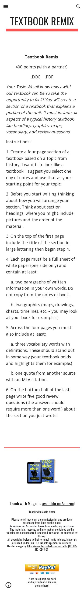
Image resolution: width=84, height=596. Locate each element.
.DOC (35, 77)
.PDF (49, 77)
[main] (42, 23)
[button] (5, 6)
